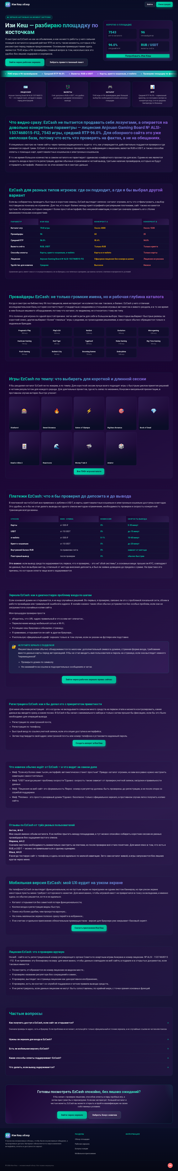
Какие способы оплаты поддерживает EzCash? (35, 1058)
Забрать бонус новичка (104, 1115)
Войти (150, 4)
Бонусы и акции (81, 1149)
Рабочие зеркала (82, 1144)
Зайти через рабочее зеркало (24, 62)
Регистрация (164, 4)
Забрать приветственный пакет (67, 62)
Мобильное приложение (85, 1153)
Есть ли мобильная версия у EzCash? (29, 1048)
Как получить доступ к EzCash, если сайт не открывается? (41, 1022)
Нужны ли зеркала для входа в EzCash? (30, 1039)
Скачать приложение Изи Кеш (89, 928)
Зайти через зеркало (72, 1115)
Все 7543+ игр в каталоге (89, 471)
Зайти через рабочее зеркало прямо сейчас (89, 679)
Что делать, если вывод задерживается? (32, 1067)
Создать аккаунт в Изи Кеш (89, 743)
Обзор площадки (82, 1139)
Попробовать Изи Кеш (138, 55)
